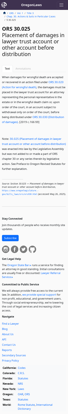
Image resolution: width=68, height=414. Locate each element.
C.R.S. (21, 373)
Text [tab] (7, 68)
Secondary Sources (14, 355)
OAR (20, 394)
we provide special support (39, 294)
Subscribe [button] (10, 238)
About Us (8, 334)
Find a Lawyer (10, 323)
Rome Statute (26, 405)
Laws (21, 389)
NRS (20, 383)
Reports (7, 350)
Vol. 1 (20, 13)
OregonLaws (31, 5)
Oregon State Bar (18, 265)
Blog (5, 329)
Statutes (23, 378)
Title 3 (30, 13)
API (4, 339)
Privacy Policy (10, 360)
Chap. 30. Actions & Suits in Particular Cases (31, 16)
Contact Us (9, 345)
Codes (22, 368)
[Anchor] (41, 121)
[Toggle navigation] (61, 5)
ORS (11, 13)
